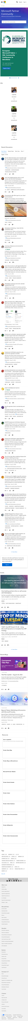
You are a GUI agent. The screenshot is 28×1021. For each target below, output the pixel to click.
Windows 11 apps (4, 902)
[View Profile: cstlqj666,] (2, 335)
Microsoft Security (5, 954)
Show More (14, 552)
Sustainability (4, 1010)
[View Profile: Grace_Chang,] (2, 477)
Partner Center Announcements (10, 835)
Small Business (4, 967)
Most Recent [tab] (4, 151)
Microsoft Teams (4, 963)
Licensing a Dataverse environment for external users (14, 246)
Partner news (10, 720)
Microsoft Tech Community (6, 982)
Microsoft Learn (4, 978)
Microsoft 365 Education (6, 936)
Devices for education (5, 932)
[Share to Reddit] (14, 880)
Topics (3, 5)
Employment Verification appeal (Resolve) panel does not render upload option (14, 439)
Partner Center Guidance (9, 803)
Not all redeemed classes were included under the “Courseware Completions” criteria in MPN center (16, 158)
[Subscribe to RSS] (18, 880)
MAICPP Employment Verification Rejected (15, 422)
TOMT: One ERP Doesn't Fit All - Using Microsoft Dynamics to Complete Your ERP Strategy (14, 628)
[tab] (10, 78)
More (22, 151)
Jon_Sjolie (7, 502)
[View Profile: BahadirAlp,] (2, 353)
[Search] (17, 2)
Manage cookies (20, 1016)
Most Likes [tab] (17, 151)
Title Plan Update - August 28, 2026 (11, 675)
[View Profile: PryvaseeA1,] (2, 457)
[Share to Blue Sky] (16, 880)
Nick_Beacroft (7, 256)
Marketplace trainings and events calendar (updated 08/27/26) (15, 284)
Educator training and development (7, 941)
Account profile (4, 908)
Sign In (24, 2)
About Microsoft (4, 997)
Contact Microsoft (9, 1016)
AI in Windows (4, 897)
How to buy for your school (6, 939)
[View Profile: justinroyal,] (2, 196)
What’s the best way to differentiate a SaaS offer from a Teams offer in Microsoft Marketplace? (15, 302)
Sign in (7, 564)
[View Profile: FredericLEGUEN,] (2, 371)
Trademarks (9, 1017)
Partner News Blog (7, 750)
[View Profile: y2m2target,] (2, 389)
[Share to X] (12, 880)
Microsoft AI (4, 952)
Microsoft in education (5, 930)
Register (20, 2)
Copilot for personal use (6, 895)
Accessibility (4, 1008)
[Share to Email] (20, 880)
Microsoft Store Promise (6, 921)
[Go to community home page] (5, 2)
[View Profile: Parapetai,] (2, 423)
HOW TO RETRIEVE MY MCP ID (12, 388)
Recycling (20, 1017)
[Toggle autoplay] (18, 78)
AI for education (4, 945)
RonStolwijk (7, 446)
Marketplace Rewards (5, 986)
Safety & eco (15, 1017)
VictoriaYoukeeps (8, 324)
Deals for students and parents (7, 943)
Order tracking (4, 917)
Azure (3, 973)
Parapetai (7, 428)
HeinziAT (6, 414)
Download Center (4, 910)
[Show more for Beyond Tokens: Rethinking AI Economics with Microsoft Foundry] (23, 724)
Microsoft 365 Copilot (5, 965)
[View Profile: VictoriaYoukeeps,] (2, 302)
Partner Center (6, 793)
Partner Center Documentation (10, 814)
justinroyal (7, 218)
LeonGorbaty (7, 236)
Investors (3, 1004)
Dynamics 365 (4, 956)
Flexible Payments (5, 924)
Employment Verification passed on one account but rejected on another (14, 352)
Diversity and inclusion (5, 1006)
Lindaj (6, 185)
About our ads (4, 1018)
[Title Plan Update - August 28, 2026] (14, 664)
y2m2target (7, 396)
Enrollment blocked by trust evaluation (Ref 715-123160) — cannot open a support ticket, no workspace (15, 370)
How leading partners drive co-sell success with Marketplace (13, 592)
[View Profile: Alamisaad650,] (2, 158)
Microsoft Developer (5, 975)
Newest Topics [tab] (11, 151)
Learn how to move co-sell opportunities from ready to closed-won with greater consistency (15, 266)
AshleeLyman (4, 681)
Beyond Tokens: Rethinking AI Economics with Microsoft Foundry (13, 711)
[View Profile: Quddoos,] (2, 515)
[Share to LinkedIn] (7, 880)
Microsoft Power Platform (6, 960)
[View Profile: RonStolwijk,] (2, 439)
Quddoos (7, 521)
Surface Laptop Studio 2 (5, 891)
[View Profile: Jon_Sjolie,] (2, 495)
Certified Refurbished (5, 919)
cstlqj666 (6, 342)
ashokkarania (4, 720)
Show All (3, 873)
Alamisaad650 (8, 165)
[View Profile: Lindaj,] (2, 178)
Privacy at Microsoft (5, 1002)
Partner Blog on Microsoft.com (10, 761)
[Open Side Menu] (1, 2)
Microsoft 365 (4, 958)
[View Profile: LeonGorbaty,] (2, 229)
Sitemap (3, 1016)
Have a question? (7, 739)
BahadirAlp (7, 360)
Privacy (15, 1016)
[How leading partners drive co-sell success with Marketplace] (14, 582)
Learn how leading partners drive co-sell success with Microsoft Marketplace (14, 178)
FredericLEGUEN (8, 378)
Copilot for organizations (6, 893)
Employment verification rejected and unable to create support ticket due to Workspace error (15, 335)
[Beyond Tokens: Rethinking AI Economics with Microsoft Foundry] (14, 699)
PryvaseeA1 (7, 464)
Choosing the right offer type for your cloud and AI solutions (15, 196)
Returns (3, 915)
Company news (4, 999)
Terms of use (4, 1017)
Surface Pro (3, 886)
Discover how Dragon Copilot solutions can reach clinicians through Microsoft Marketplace (15, 534)
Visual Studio (4, 989)
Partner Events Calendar (8, 782)
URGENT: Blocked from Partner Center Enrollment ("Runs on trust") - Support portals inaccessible (15, 514)
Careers (3, 995)
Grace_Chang (7, 484)
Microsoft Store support (5, 913)
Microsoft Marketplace (5, 984)
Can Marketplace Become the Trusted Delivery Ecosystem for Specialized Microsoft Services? (15, 494)
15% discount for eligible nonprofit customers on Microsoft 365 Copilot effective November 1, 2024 (15, 476)
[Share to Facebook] (9, 880)
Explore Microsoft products (6, 900)
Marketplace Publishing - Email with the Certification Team (14, 228)
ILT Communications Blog (13, 681)
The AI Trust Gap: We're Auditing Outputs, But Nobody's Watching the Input (15, 457)
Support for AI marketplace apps (7, 980)
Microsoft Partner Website (9, 771)
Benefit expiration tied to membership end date (15, 407)
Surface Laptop (4, 889)
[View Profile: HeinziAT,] (2, 407)
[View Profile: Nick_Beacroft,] (2, 247)
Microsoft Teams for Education (7, 934)
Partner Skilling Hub (8, 825)
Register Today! (6, 68)
